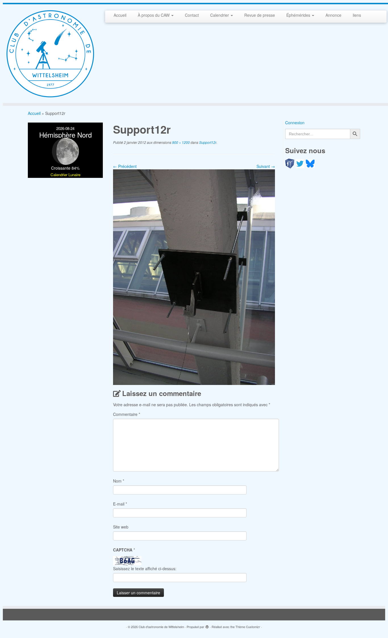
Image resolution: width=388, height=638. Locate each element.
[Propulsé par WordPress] (207, 626)
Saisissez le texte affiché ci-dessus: (144, 568)
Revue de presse (259, 15)
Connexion (294, 122)
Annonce (333, 15)
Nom (118, 481)
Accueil (120, 15)
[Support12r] (194, 276)
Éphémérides (298, 15)
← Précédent (125, 166)
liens (357, 15)
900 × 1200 (180, 142)
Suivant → (265, 166)
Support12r (207, 142)
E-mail (120, 504)
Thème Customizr (247, 626)
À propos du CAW (154, 15)
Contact (192, 15)
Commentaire (126, 414)
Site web (120, 527)
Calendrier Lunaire (65, 174)
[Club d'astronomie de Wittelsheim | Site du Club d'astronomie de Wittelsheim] (50, 53)
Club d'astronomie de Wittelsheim (161, 626)
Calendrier (220, 15)
